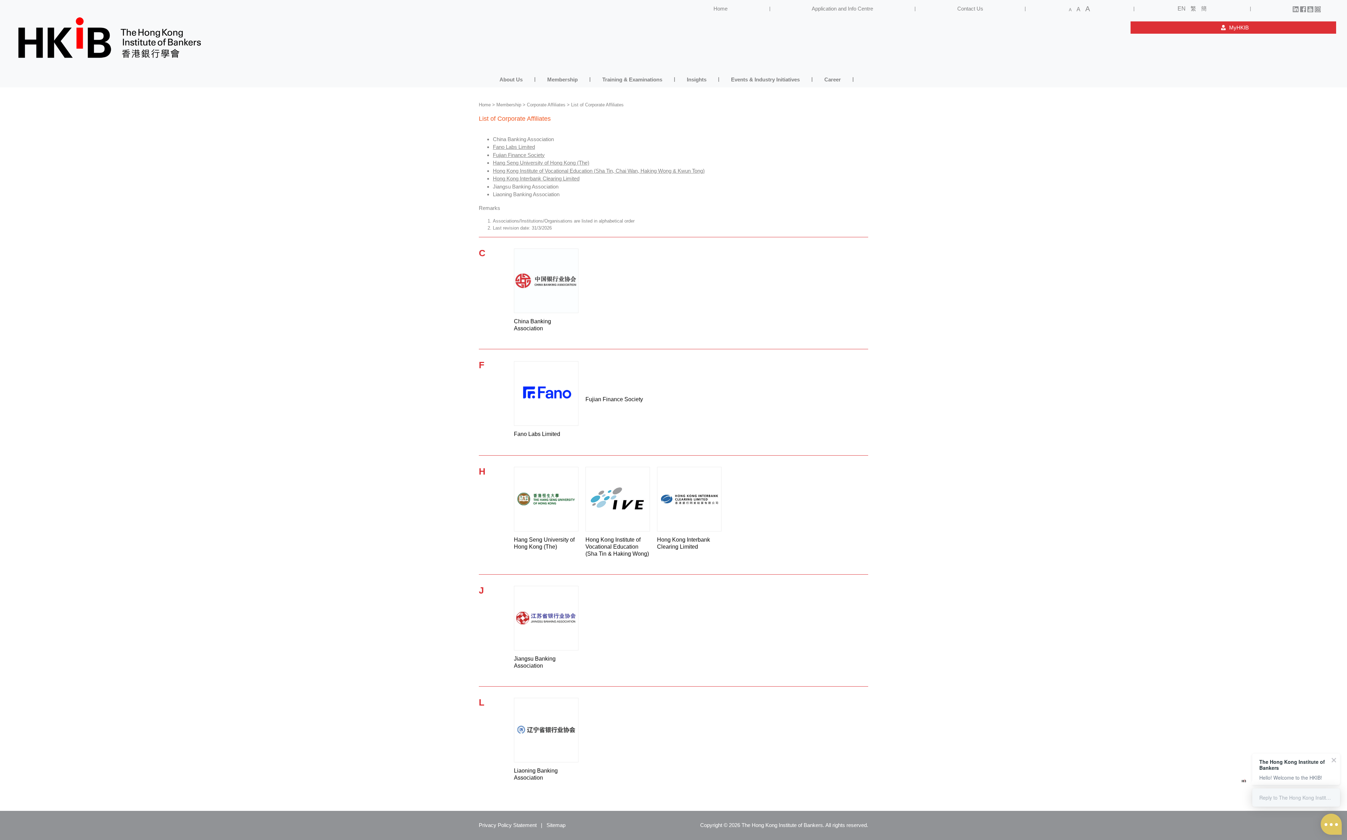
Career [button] (832, 79)
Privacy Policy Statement (508, 825)
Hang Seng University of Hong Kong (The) (541, 163)
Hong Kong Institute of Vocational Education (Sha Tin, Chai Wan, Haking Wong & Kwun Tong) (599, 171)
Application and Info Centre (842, 9)
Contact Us (970, 9)
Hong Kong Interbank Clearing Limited (536, 178)
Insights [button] (696, 79)
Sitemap (556, 825)
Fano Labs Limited (514, 147)
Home (720, 9)
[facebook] (1303, 9)
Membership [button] (562, 79)
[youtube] (1310, 9)
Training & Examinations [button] (632, 79)
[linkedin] (1296, 9)
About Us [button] (511, 79)
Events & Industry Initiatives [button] (765, 79)
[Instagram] (1318, 9)
